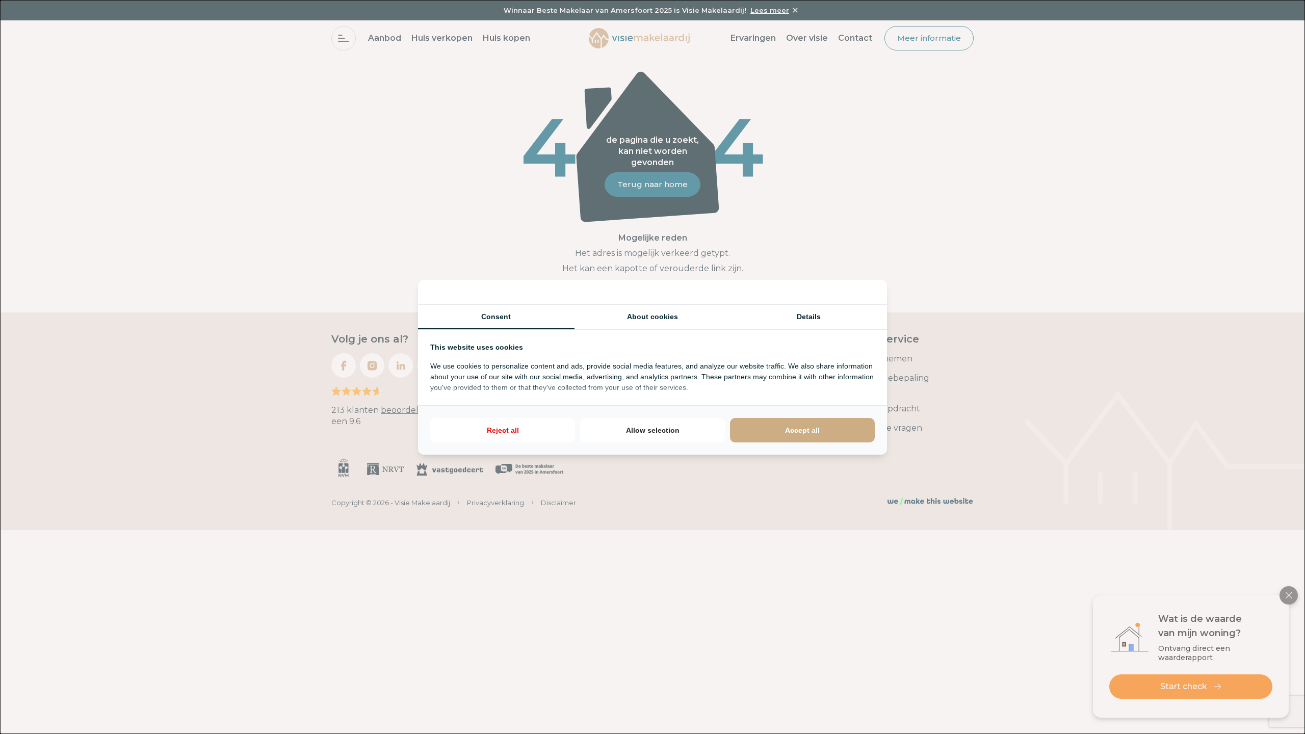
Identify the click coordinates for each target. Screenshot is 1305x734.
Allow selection (653, 430)
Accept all (802, 430)
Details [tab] (809, 316)
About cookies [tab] (652, 316)
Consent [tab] (496, 316)
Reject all (503, 430)
